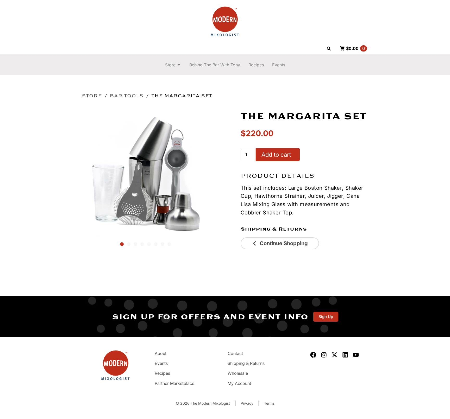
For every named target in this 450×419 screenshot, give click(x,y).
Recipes (162, 373)
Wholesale (238, 373)
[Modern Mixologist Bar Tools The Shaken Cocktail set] (145, 173)
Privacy (247, 403)
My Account (239, 383)
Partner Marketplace (174, 383)
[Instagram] (323, 354)
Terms (269, 403)
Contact (235, 353)
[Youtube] (355, 354)
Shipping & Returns (274, 229)
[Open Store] (179, 65)
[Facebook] (313, 354)
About (160, 353)
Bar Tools (126, 96)
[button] (122, 244)
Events (161, 363)
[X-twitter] (334, 354)
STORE (92, 96)
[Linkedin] (345, 354)
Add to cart (276, 154)
